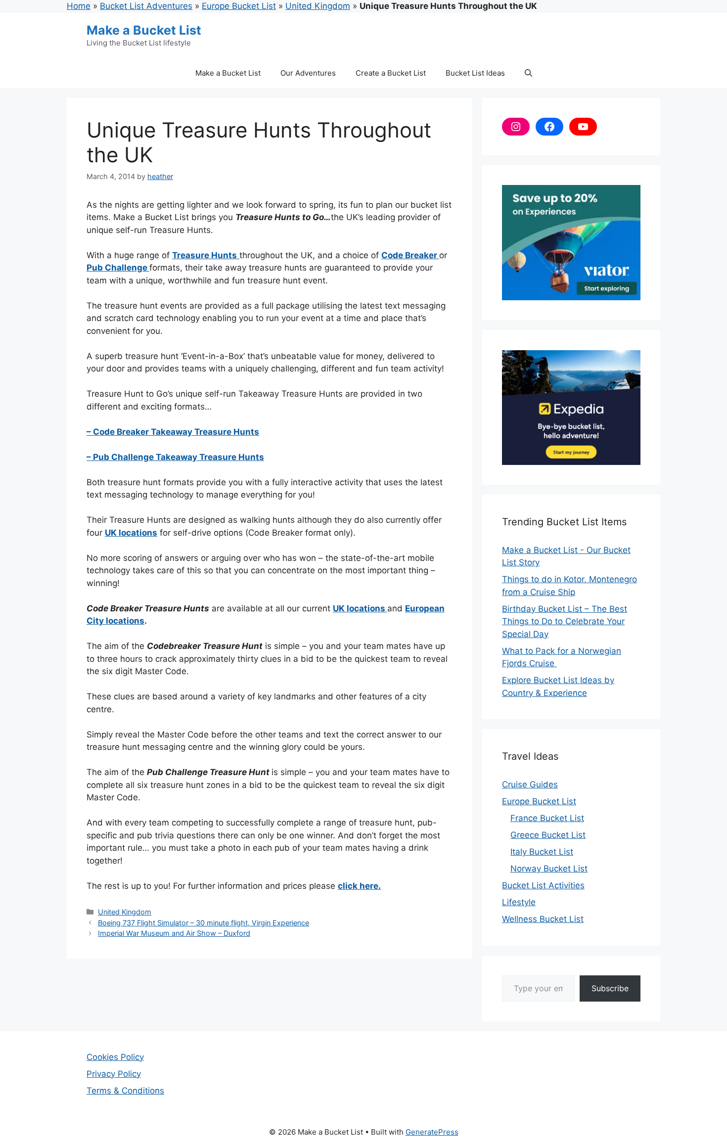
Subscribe (610, 988)
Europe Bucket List (239, 6)
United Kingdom (317, 6)
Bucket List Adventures (146, 6)
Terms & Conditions (125, 1091)
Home (79, 6)
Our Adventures (308, 73)
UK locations (360, 608)
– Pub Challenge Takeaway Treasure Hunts (175, 457)
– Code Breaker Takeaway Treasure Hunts (173, 432)
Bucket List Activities (543, 885)
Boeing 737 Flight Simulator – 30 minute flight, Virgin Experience (203, 922)
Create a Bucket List (391, 73)
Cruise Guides (530, 784)
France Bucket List (547, 818)
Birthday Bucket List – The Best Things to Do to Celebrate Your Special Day (564, 621)
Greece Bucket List (548, 835)
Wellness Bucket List (543, 919)
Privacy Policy (114, 1074)
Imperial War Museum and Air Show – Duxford (174, 933)
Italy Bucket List (541, 852)
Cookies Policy (115, 1057)
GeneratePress (432, 1132)
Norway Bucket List (549, 868)
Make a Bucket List (144, 30)
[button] (528, 73)
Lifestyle (519, 902)
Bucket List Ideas (475, 73)
